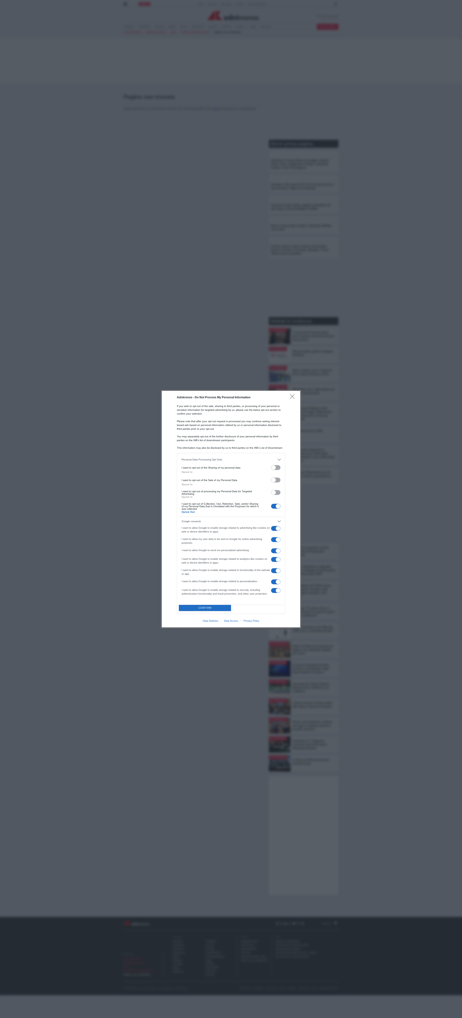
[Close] (293, 397)
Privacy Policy (251, 620)
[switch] (275, 467)
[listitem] (231, 460)
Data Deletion (210, 620)
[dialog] (231, 509)
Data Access (231, 620)
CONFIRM (205, 608)
